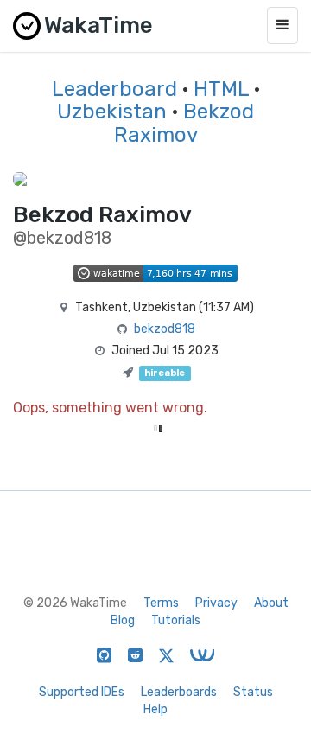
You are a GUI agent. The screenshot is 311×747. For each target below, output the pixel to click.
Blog (123, 620)
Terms (161, 603)
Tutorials (175, 620)
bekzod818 (164, 329)
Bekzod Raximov (184, 122)
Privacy (216, 603)
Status (253, 692)
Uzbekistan (112, 111)
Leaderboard (114, 89)
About (271, 603)
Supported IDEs (81, 692)
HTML (221, 89)
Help (155, 709)
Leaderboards (179, 692)
